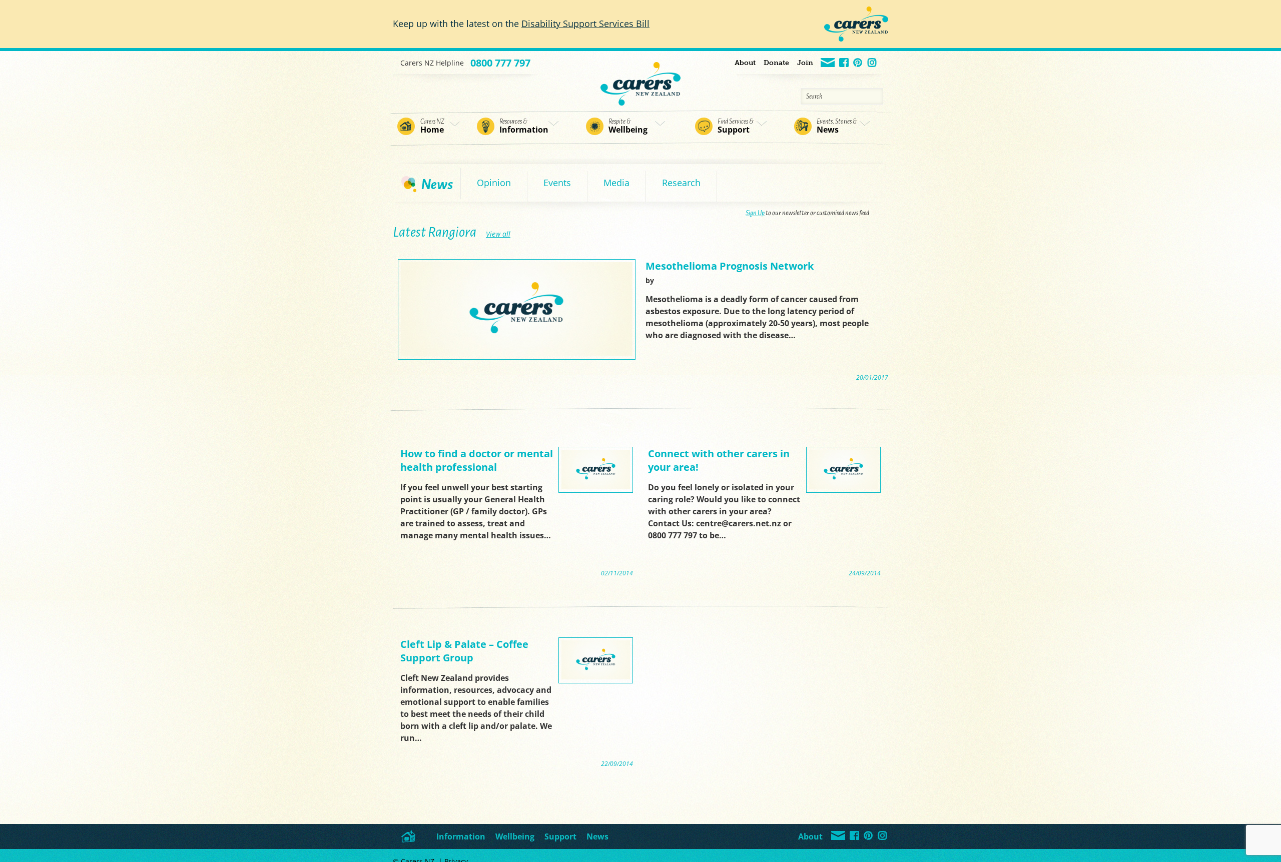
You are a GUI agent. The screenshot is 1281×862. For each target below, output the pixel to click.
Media (616, 183)
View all (498, 234)
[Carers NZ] (640, 78)
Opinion (494, 183)
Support (736, 126)
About (745, 63)
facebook (844, 63)
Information (523, 126)
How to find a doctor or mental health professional (476, 460)
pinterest (858, 63)
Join (805, 63)
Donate (776, 63)
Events (557, 183)
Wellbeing (628, 126)
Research (681, 183)
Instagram (872, 63)
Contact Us (828, 63)
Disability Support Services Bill (585, 24)
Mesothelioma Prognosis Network (730, 266)
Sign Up (755, 213)
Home (432, 126)
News (837, 126)
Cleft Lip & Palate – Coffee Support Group (464, 650)
